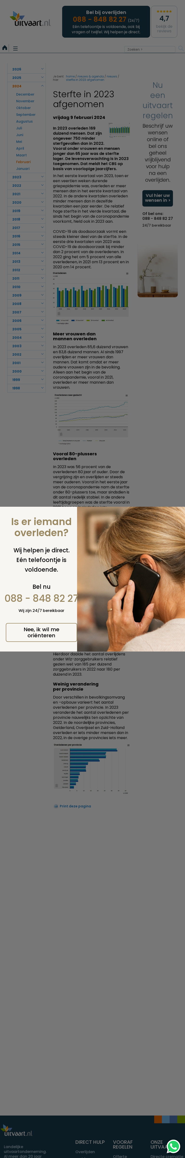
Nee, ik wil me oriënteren (41, 632)
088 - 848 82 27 (42, 598)
